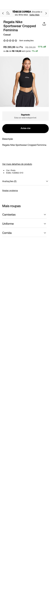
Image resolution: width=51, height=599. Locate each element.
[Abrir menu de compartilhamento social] (44, 23)
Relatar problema (10, 190)
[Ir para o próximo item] (46, 13)
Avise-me (25, 128)
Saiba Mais (34, 15)
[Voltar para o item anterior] (3, 13)
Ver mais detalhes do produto (17, 164)
